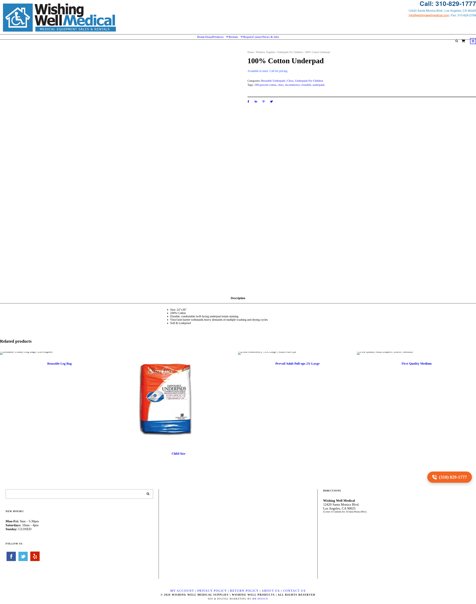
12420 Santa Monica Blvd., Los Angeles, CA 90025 (442, 10)
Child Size (178, 453)
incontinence (292, 84)
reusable (306, 84)
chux (281, 84)
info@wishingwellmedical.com (429, 15)
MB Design (260, 598)
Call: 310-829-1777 (448, 3)
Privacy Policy (212, 590)
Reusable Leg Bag (59, 363)
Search (148, 493)
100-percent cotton (265, 84)
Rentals (233, 37)
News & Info (271, 37)
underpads (319, 84)
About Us (271, 590)
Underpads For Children (290, 52)
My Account (182, 590)
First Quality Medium (417, 363)
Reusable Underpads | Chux (277, 80)
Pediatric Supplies (265, 52)
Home (201, 37)
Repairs (248, 37)
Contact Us (294, 590)
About (209, 37)
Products (218, 37)
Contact (258, 37)
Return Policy (244, 590)
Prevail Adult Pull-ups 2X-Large (297, 363)
